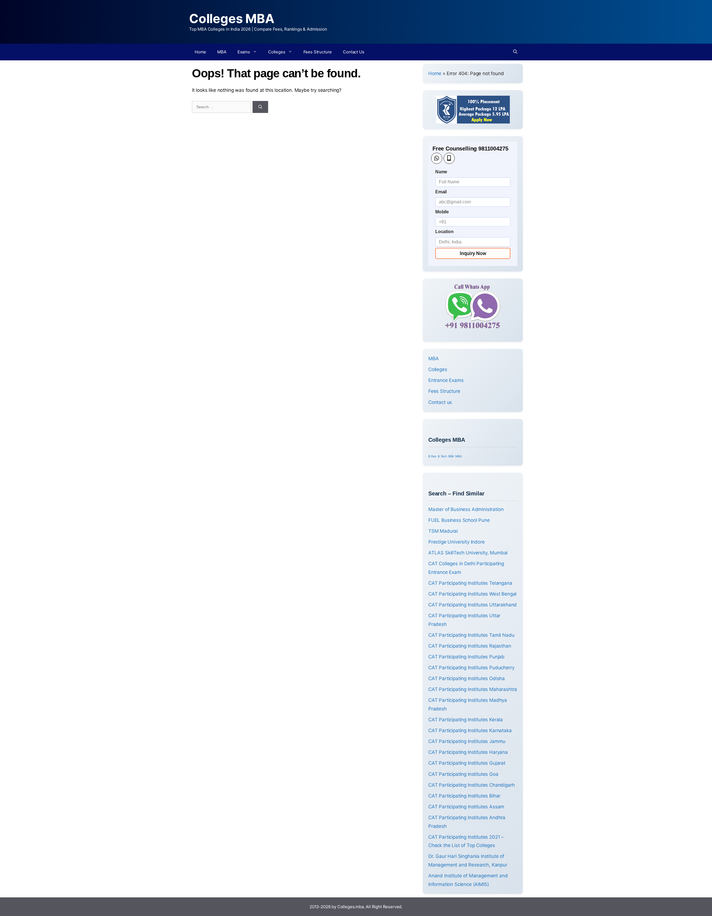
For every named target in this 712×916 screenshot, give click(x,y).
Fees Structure (317, 52)
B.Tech (442, 456)
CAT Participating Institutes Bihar (464, 796)
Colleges (276, 52)
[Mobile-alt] (449, 158)
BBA (451, 456)
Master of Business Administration (465, 509)
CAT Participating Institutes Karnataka (470, 730)
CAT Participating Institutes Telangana (470, 583)
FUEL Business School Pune (459, 520)
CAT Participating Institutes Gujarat (466, 763)
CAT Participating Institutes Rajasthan (469, 646)
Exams (244, 52)
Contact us (440, 402)
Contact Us (353, 52)
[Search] (260, 107)
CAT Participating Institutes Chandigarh (471, 785)
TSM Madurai (443, 531)
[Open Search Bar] (515, 52)
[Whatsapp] (436, 158)
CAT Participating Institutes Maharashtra (472, 689)
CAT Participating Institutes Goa (463, 774)
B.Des (432, 456)
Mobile (442, 211)
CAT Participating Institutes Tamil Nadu (471, 635)
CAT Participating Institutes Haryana (468, 752)
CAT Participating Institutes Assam (466, 806)
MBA (221, 52)
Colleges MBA (232, 18)
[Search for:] (222, 106)
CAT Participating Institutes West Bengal (472, 594)
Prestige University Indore (456, 542)
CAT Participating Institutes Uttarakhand (472, 605)
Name (441, 171)
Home (200, 52)
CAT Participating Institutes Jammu (466, 741)
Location (444, 231)
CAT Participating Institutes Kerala (465, 719)
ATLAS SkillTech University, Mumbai (468, 552)
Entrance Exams (446, 380)
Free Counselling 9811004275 (470, 148)
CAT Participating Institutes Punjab (466, 657)
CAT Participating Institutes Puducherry (471, 667)
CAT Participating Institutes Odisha (466, 678)
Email (441, 191)
